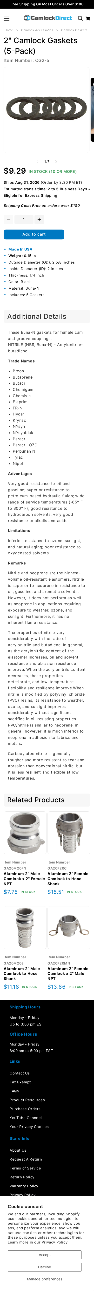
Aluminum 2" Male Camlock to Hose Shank (22, 973)
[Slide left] (38, 161)
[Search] (80, 18)
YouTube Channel (26, 1117)
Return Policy (22, 1177)
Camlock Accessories (37, 30)
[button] (6, 18)
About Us (18, 1150)
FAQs (14, 1091)
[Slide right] (56, 161)
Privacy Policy (54, 1242)
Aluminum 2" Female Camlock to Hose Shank (68, 878)
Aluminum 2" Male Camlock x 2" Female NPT (24, 878)
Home (9, 30)
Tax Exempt (20, 1082)
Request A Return (26, 1159)
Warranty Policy (24, 1186)
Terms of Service (25, 1168)
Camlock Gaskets (74, 30)
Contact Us (20, 1073)
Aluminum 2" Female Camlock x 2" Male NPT (68, 973)
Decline (44, 1267)
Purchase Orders (25, 1109)
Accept (45, 1254)
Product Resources (27, 1100)
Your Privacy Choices (29, 1126)
